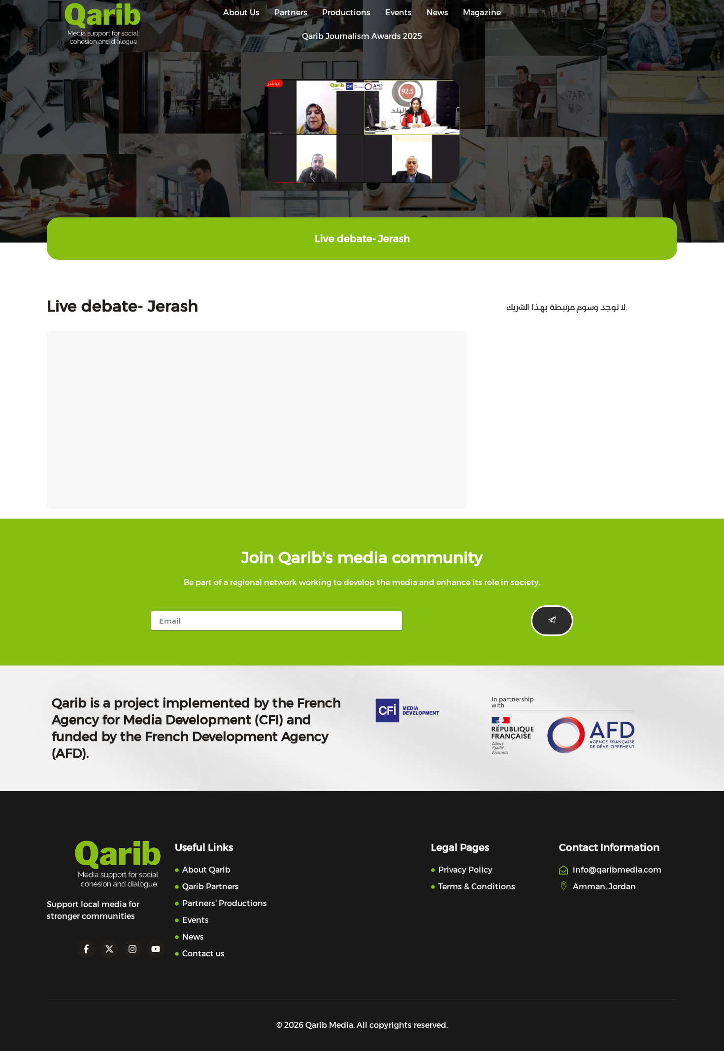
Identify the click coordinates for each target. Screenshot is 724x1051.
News (437, 12)
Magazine (482, 12)
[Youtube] (155, 949)
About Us (241, 12)
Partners (290, 12)
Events (398, 12)
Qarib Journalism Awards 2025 (362, 36)
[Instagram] (132, 949)
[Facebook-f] (86, 949)
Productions (346, 12)
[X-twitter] (109, 949)
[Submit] (552, 620)
